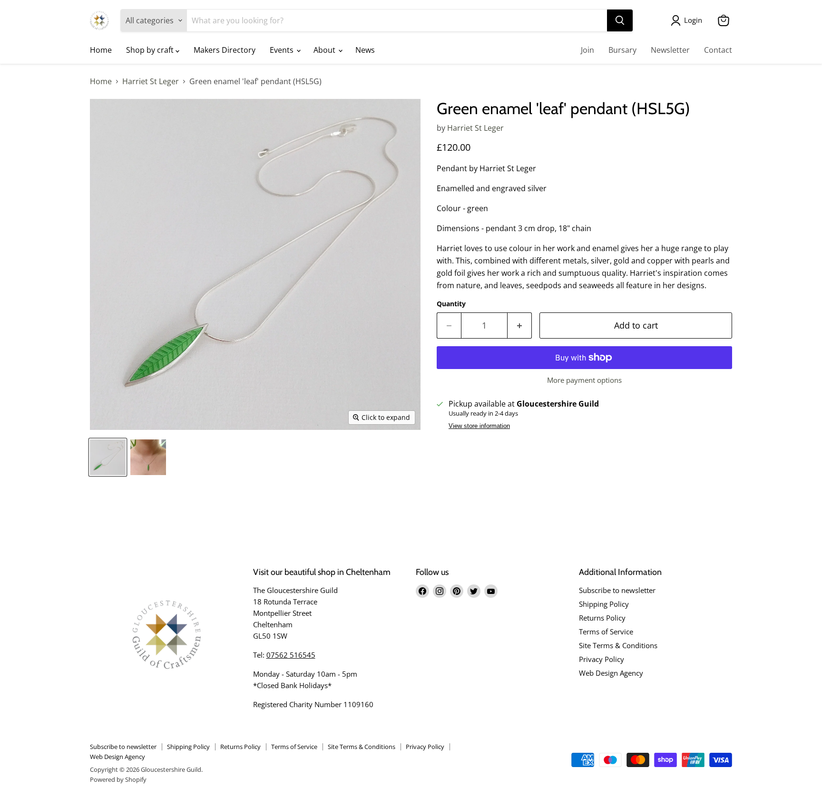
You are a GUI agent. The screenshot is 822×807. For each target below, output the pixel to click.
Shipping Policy (604, 604)
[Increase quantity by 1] (520, 325)
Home (101, 50)
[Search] (620, 20)
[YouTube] (491, 591)
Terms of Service (606, 631)
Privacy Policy (601, 659)
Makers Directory (224, 50)
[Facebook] (422, 591)
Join (587, 50)
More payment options (584, 380)
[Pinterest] (456, 591)
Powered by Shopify (118, 779)
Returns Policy (602, 617)
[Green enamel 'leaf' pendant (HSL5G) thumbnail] (108, 457)
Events (282, 50)
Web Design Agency (611, 673)
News (365, 50)
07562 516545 (290, 655)
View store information (479, 426)
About (325, 50)
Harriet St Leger (150, 81)
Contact (718, 50)
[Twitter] (473, 591)
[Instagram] (439, 591)
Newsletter (670, 50)
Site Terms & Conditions (618, 645)
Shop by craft (151, 50)
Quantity (451, 304)
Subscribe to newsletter (617, 590)
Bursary (622, 50)
